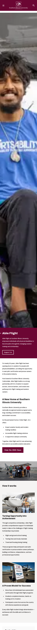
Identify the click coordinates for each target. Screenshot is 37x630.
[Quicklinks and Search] (33, 5)
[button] (18, 471)
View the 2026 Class (12, 450)
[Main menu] (3, 5)
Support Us (8, 352)
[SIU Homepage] (18, 5)
